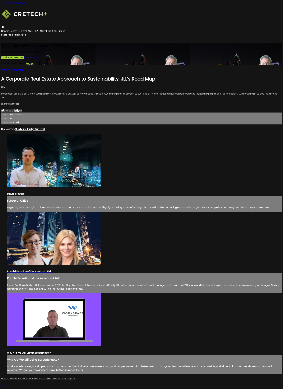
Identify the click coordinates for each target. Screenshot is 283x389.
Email (18, 110)
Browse (5, 31)
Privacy (19, 378)
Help (4, 378)
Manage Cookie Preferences (51, 378)
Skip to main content (13, 3)
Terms (11, 378)
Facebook (7, 110)
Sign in (61, 31)
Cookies (29, 378)
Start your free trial (12, 57)
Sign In (23, 34)
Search (14, 31)
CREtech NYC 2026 (28, 31)
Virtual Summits (12, 70)
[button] (3, 27)
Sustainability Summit (30, 129)
